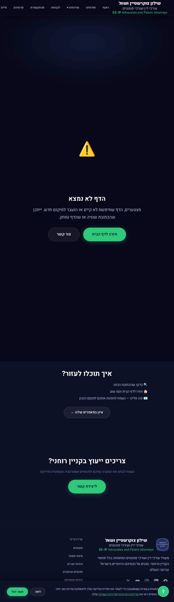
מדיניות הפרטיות (128, 594)
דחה (38, 592)
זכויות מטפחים (74, 580)
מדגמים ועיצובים (73, 572)
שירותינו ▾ (73, 7)
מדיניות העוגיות (107, 594)
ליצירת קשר (87, 486)
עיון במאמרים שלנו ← (87, 412)
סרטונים (19, 7)
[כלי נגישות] (163, 591)
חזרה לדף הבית (104, 234)
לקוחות (55, 7)
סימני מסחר (75, 556)
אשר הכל (17, 592)
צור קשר (64, 234)
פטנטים (78, 548)
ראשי (105, 7)
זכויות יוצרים (75, 564)
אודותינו (91, 7)
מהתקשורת (37, 7)
